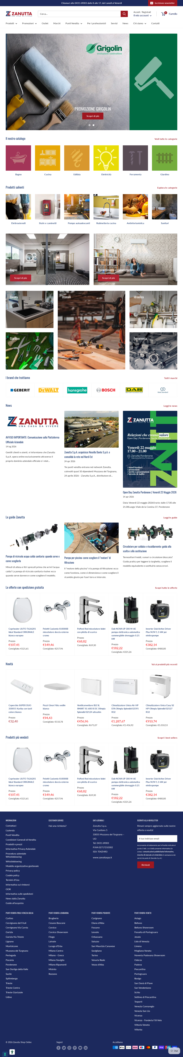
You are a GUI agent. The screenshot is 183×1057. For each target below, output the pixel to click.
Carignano (97, 918)
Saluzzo (95, 941)
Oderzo (138, 960)
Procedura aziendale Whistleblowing (16, 855)
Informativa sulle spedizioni (19, 893)
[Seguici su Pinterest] (75, 1048)
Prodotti (10, 23)
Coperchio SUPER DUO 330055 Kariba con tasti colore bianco (20, 708)
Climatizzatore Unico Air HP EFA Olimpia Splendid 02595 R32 (125, 708)
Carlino (9, 918)
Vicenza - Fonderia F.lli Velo (148, 1020)
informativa (166, 848)
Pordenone (11, 964)
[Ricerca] (124, 14)
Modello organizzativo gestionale (22, 866)
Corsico (52, 927)
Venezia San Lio (142, 1011)
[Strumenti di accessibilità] (12, 1052)
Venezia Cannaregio (144, 1006)
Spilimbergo (12, 978)
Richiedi (146, 864)
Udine (9, 997)
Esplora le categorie (167, 187)
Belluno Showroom (144, 927)
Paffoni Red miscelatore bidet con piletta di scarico (91, 630)
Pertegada (11, 955)
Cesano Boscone (57, 923)
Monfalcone (12, 946)
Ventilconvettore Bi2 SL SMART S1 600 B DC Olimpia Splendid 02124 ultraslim (91, 708)
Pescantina (139, 969)
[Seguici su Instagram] (69, 1048)
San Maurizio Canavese (103, 946)
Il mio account (141, 15)
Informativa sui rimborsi (18, 884)
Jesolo (137, 936)
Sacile (9, 973)
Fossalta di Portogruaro (146, 932)
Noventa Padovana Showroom (149, 955)
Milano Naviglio (56, 960)
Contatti (155, 23)
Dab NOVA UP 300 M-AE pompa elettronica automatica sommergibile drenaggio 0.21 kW (126, 633)
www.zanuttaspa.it (102, 857)
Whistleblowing (14, 861)
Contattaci (11, 825)
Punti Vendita (72, 23)
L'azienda (10, 830)
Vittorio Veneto (142, 1024)
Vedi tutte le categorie (166, 138)
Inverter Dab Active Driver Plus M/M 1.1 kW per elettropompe (158, 632)
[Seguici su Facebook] (58, 1048)
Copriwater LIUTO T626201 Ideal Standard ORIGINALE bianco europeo (22, 632)
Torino (95, 955)
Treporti (138, 1001)
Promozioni (28, 23)
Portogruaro (140, 973)
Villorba (138, 1029)
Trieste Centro (13, 987)
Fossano (96, 927)
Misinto (52, 969)
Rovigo (137, 978)
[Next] (177, 159)
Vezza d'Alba (98, 964)
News (125, 23)
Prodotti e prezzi (14, 844)
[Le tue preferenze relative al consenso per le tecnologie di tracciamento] (5, 1054)
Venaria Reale (98, 960)
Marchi (56, 23)
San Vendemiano (142, 987)
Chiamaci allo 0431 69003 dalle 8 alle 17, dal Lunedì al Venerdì (91, 3)
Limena (138, 946)
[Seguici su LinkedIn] (86, 1048)
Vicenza (138, 1015)
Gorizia (9, 932)
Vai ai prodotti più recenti (165, 664)
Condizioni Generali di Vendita (21, 839)
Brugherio (53, 918)
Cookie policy (12, 875)
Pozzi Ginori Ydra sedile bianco (54, 707)
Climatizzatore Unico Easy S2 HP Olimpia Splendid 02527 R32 (160, 708)
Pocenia (10, 960)
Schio (137, 992)
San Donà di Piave (143, 983)
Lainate (52, 941)
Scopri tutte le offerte (166, 587)
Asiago (137, 918)
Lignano (10, 941)
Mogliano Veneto (142, 950)
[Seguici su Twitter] (64, 1048)
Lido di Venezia (141, 941)
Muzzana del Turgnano (17, 950)
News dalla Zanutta (15, 898)
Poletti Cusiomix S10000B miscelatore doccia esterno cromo (56, 632)
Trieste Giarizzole (14, 992)
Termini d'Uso (12, 879)
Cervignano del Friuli (16, 923)
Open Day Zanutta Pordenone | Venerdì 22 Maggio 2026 (150, 492)
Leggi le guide (170, 517)
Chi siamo (138, 23)
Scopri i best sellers (168, 737)
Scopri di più (91, 116)
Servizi (114, 23)
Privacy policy (13, 870)
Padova (138, 964)
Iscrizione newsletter (165, 3)
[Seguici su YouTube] (80, 1048)
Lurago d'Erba (55, 946)
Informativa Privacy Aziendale (20, 848)
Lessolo (95, 932)
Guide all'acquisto (15, 903)
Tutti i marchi (171, 378)
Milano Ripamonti (57, 964)
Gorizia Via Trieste (15, 936)
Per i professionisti (96, 23)
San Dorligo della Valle (17, 969)
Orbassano (97, 936)
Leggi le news (171, 405)
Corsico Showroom (58, 932)
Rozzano (53, 973)
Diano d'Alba (98, 923)
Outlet (45, 23)
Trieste (9, 983)
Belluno (138, 923)
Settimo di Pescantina (145, 997)
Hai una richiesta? (57, 825)
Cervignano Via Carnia (17, 927)
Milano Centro (56, 950)
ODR (8, 889)
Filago (52, 936)
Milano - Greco (56, 955)
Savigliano (97, 950)
